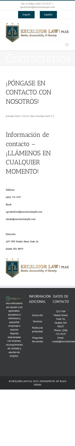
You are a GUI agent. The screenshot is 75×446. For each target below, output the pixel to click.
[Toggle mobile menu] (67, 45)
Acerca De (37, 315)
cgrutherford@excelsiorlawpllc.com (37, 7)
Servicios (37, 321)
